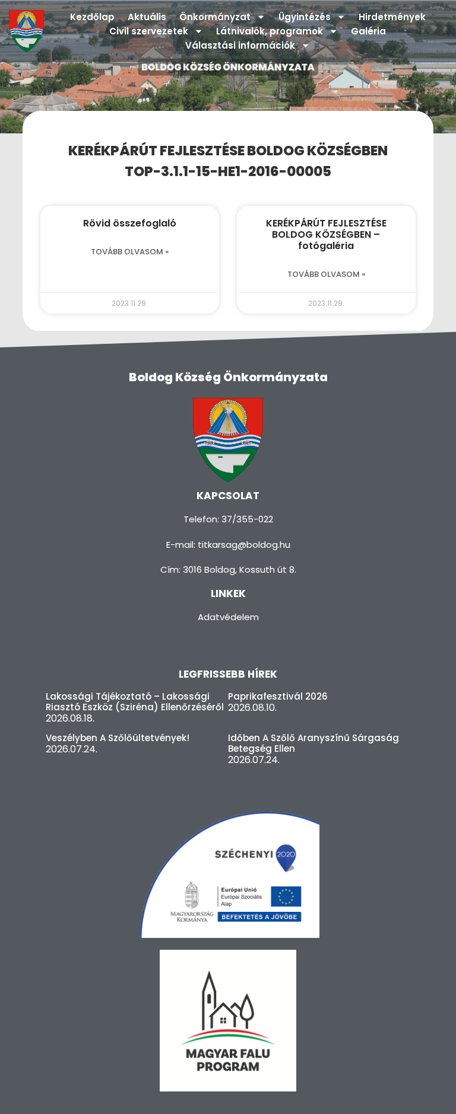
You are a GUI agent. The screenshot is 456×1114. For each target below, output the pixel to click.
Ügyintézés (304, 17)
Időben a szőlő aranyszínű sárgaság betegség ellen (313, 743)
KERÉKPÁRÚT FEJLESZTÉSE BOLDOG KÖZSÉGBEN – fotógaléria (326, 234)
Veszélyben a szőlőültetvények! (117, 738)
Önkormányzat (215, 17)
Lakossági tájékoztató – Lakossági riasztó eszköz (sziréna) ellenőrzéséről (135, 701)
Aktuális (147, 17)
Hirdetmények (392, 17)
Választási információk (240, 45)
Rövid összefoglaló (129, 223)
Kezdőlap (92, 17)
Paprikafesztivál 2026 (278, 696)
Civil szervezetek (148, 31)
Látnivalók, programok (269, 31)
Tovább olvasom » (130, 251)
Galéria (368, 31)
